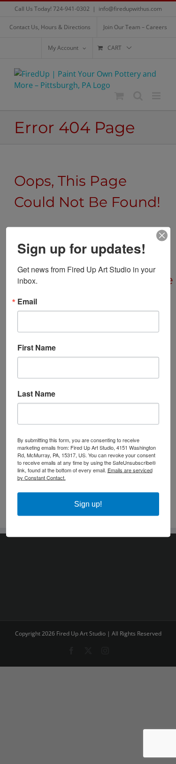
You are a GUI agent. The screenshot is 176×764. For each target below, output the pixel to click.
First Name (36, 347)
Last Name (36, 394)
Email (27, 301)
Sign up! (88, 504)
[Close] (162, 235)
